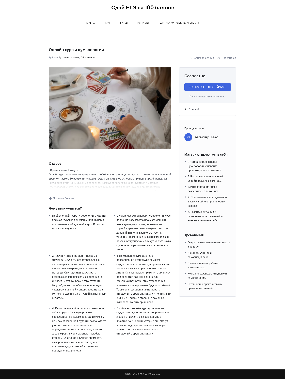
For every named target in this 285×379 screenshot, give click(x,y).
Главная (91, 22)
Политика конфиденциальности (178, 22)
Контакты (143, 22)
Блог (108, 22)
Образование (88, 57)
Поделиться (229, 58)
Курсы (124, 22)
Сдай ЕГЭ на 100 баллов (142, 7)
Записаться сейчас (208, 87)
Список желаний (204, 58)
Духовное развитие (69, 57)
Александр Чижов (206, 137)
